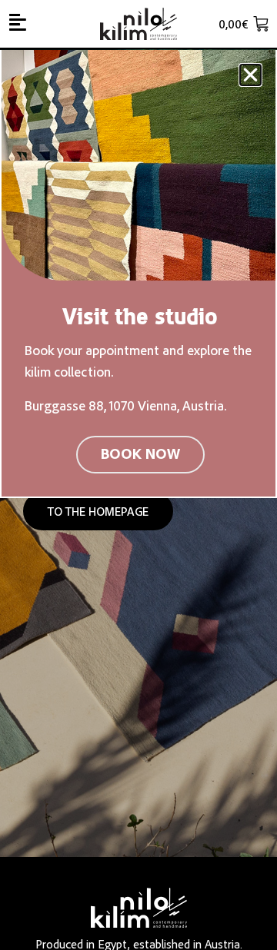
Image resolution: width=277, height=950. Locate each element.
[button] (250, 75)
